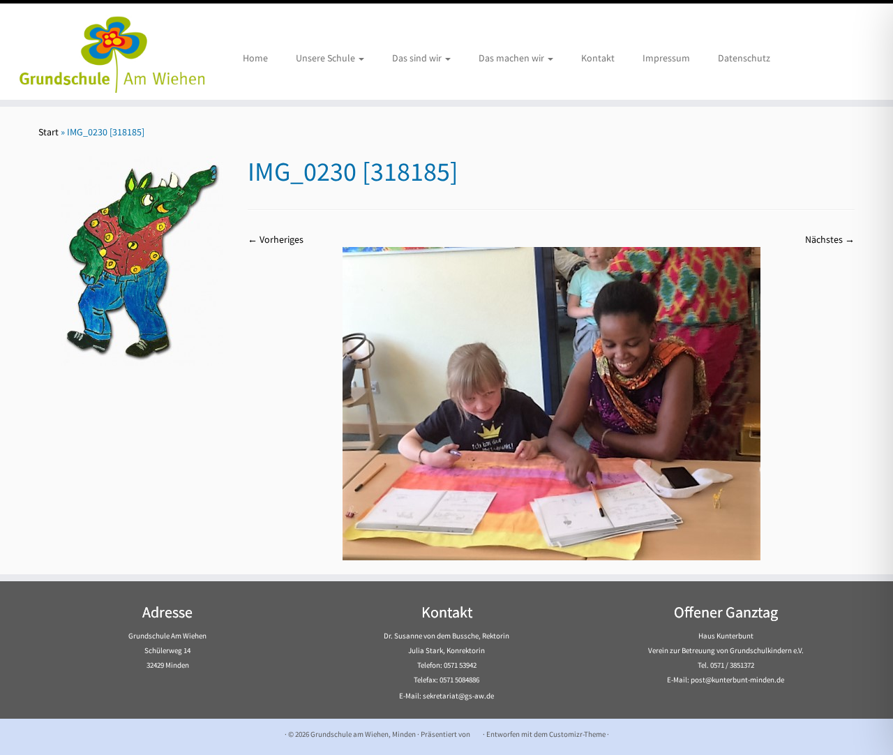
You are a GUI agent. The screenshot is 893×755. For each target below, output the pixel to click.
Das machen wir (512, 58)
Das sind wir (418, 58)
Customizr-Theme (577, 734)
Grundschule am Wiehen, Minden (363, 734)
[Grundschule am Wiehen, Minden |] (103, 51)
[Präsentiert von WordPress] (476, 731)
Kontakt (598, 58)
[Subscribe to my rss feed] (47, 734)
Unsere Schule (326, 58)
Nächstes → (830, 239)
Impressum (666, 58)
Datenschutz (744, 58)
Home (255, 58)
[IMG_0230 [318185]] (551, 402)
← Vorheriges (275, 239)
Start (48, 132)
